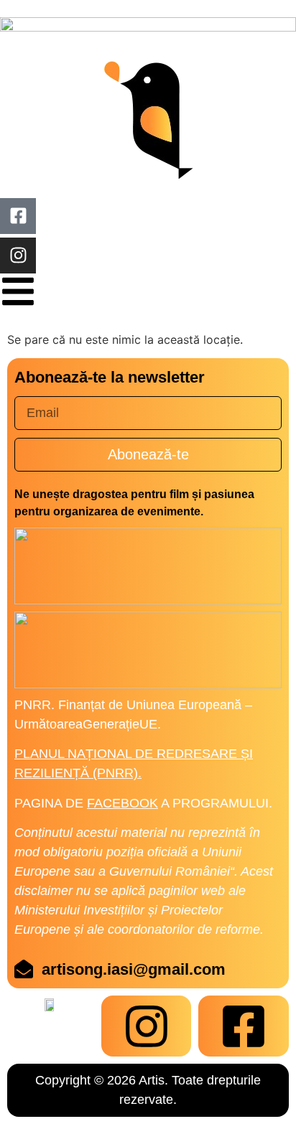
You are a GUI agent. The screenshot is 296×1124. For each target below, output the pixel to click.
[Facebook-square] (18, 216)
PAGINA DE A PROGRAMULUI (141, 803)
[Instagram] (18, 255)
